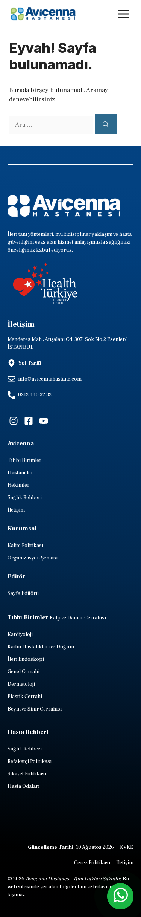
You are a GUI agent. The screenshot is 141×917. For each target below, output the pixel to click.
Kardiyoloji (20, 634)
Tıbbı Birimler (24, 460)
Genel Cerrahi (23, 671)
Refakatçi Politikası (30, 761)
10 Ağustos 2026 (71, 847)
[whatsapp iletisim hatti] (120, 896)
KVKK (126, 847)
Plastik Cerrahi (25, 696)
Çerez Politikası (92, 862)
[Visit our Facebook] (29, 421)
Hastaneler (20, 472)
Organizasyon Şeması (33, 558)
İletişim (16, 510)
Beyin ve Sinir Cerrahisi (35, 709)
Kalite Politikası (25, 545)
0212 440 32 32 (35, 394)
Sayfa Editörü (23, 593)
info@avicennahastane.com (50, 379)
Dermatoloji (21, 684)
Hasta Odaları (23, 786)
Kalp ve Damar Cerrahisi (78, 617)
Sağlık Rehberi (25, 497)
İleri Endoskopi (26, 659)
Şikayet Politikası (27, 773)
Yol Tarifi (29, 363)
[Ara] (106, 124)
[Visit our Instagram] (14, 421)
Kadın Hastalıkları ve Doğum (41, 646)
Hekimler (18, 485)
